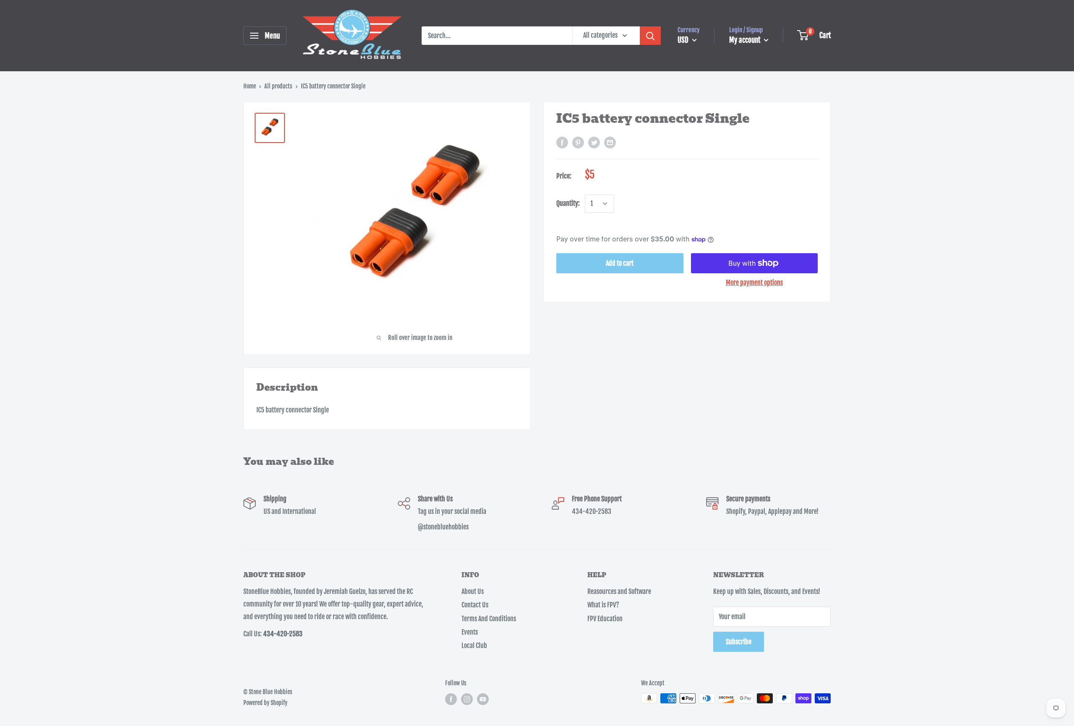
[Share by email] (610, 143)
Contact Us (474, 605)
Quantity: (568, 204)
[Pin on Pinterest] (578, 143)
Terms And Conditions (488, 619)
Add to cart (619, 263)
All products (278, 86)
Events (469, 632)
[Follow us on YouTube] (483, 699)
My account (745, 40)
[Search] (650, 35)
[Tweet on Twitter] (594, 143)
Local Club (474, 645)
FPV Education (605, 619)
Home (249, 86)
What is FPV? (603, 605)
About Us (472, 591)
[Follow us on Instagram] (467, 699)
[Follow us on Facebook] (451, 699)
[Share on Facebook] (562, 143)
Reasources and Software (619, 591)
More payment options (754, 282)
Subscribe (738, 642)
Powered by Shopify (265, 702)
